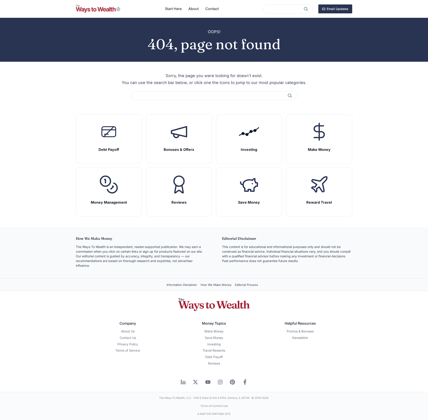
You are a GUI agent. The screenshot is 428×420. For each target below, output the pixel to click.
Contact (212, 8)
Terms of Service (127, 350)
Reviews (214, 363)
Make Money (214, 331)
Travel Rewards (214, 350)
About (193, 8)
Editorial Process (246, 285)
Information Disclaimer (182, 285)
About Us (128, 331)
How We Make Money (216, 285)
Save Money (214, 338)
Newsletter (300, 338)
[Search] (305, 9)
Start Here (173, 8)
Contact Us (128, 338)
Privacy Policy (127, 344)
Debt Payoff (214, 357)
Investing (214, 344)
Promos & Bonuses (300, 331)
